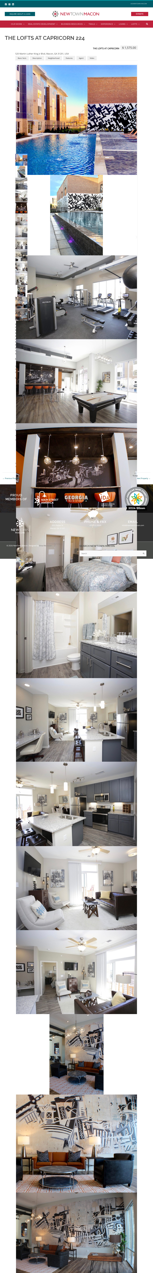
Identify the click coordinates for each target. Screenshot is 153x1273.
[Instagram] (9, 4)
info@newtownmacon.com (133, 525)
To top (135, 475)
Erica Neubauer (45, 545)
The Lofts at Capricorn (106, 48)
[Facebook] (6, 4)
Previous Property (11, 478)
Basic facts (22, 58)
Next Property (143, 478)
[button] (20, 14)
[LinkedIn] (13, 4)
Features (69, 58)
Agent (81, 58)
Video (92, 58)
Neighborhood (54, 58)
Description (37, 58)
